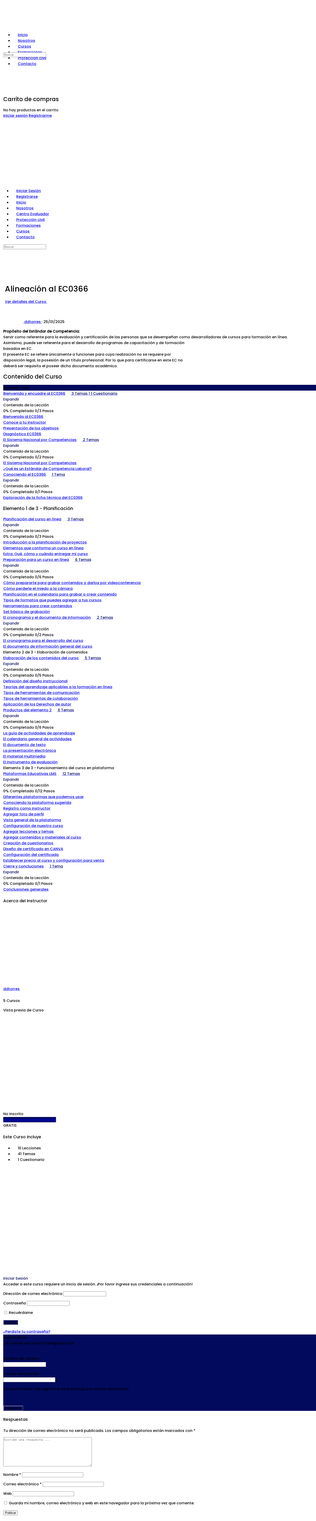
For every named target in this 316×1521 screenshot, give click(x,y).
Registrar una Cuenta (23, 1349)
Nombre (12, 1474)
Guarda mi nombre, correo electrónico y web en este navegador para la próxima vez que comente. (102, 1503)
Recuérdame (20, 1312)
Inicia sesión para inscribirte (29, 1119)
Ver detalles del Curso (26, 301)
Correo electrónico (22, 1484)
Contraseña (14, 1303)
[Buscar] (4, 48)
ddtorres (11, 989)
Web (7, 1493)
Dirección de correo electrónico (32, 1293)
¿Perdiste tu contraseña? (26, 1331)
